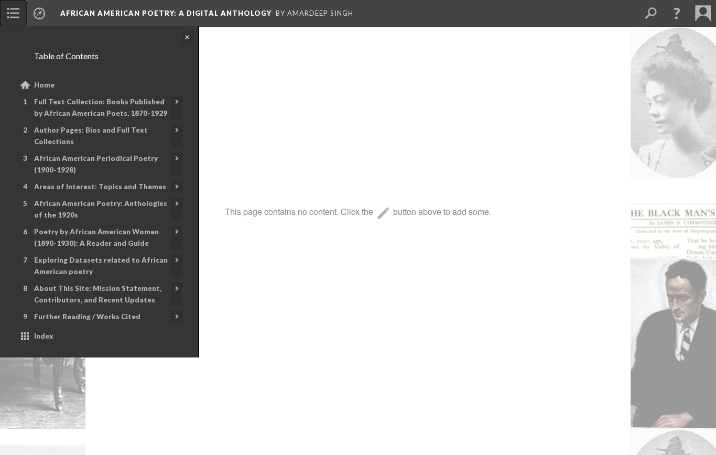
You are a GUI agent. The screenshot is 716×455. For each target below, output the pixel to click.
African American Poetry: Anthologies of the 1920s (100, 209)
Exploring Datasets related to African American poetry (101, 266)
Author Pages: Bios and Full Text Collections (91, 136)
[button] (677, 13)
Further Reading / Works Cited (87, 316)
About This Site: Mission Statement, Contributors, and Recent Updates (97, 294)
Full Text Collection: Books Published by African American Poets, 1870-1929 (100, 107)
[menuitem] (13, 13)
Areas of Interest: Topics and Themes (100, 186)
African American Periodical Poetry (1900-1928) (96, 164)
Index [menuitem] (43, 336)
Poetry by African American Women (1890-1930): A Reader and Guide (96, 237)
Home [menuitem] (44, 85)
